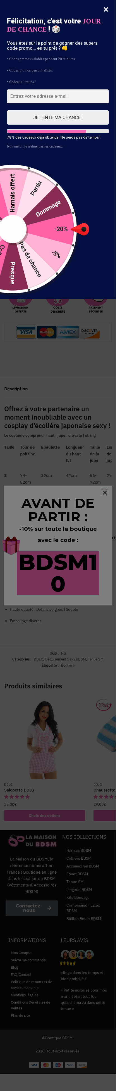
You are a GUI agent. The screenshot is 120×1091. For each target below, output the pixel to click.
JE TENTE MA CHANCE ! (58, 117)
